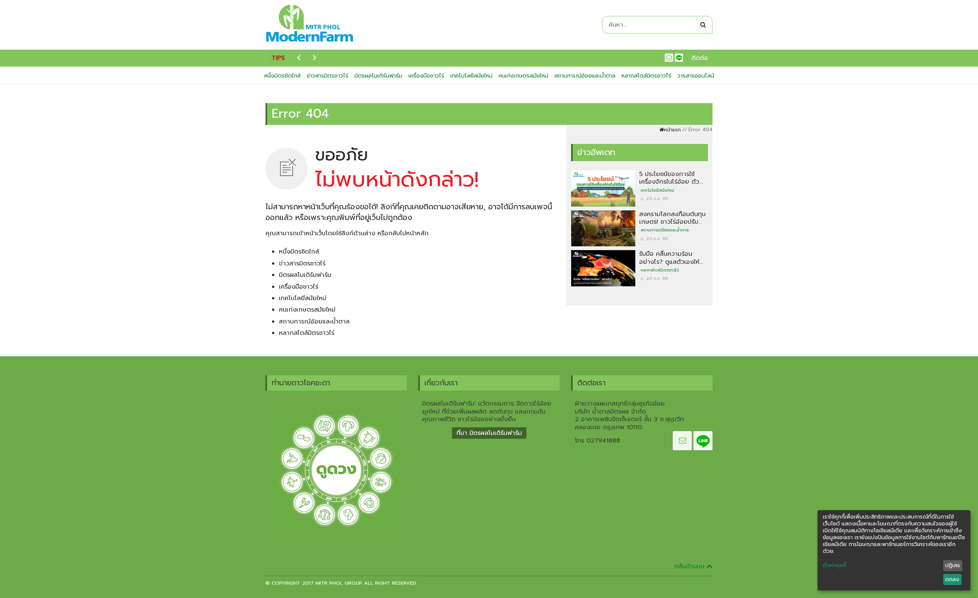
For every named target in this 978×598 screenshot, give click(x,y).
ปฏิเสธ (952, 565)
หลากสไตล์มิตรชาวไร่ (646, 75)
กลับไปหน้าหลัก (408, 233)
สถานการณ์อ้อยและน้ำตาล (584, 75)
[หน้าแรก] (310, 25)
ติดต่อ (699, 58)
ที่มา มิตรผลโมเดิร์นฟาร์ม (489, 433)
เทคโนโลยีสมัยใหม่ (471, 75)
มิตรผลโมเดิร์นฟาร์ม (378, 75)
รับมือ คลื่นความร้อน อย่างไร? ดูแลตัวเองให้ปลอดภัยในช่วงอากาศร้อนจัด (669, 265)
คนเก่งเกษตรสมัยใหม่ (523, 75)
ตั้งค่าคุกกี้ (834, 565)
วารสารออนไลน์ (695, 75)
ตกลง (952, 579)
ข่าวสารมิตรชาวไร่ (327, 75)
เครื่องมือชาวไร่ (426, 75)
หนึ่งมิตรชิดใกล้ (282, 75)
